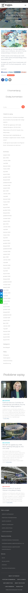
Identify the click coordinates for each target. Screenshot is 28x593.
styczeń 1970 (6, 339)
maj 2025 (5, 196)
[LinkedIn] (1, 296)
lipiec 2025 (5, 191)
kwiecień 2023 (6, 265)
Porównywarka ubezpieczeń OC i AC (13, 543)
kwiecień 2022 (6, 298)
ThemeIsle (20, 589)
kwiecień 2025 (6, 199)
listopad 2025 (6, 179)
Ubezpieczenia (16, 1)
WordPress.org (7, 363)
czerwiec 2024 (6, 226)
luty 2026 (5, 171)
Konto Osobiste (6, 521)
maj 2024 (5, 229)
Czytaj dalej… (6, 418)
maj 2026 (5, 163)
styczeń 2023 (6, 273)
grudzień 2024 (6, 210)
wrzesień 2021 (6, 317)
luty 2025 (5, 204)
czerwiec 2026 (6, 160)
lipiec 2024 (6, 224)
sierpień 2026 (6, 155)
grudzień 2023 (6, 243)
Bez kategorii (11, 75)
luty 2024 (5, 237)
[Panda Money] (7, 5)
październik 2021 (7, 315)
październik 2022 (7, 281)
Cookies (4, 564)
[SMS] (1, 302)
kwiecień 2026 (6, 166)
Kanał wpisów (6, 357)
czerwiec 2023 (6, 259)
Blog (21, 1)
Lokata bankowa (7, 531)
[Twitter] (1, 293)
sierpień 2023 (6, 254)
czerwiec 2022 (6, 293)
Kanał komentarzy (7, 360)
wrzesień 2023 (6, 251)
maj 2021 (5, 328)
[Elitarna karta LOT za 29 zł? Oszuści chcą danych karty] (14, 475)
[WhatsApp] (1, 299)
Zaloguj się (6, 355)
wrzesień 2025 (6, 185)
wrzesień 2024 (6, 218)
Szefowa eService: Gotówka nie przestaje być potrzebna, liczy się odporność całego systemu (13, 120)
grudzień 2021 (6, 309)
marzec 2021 (6, 334)
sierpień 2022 (6, 287)
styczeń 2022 (6, 306)
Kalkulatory (6, 561)
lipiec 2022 (6, 290)
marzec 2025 (6, 201)
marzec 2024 (6, 235)
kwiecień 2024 (6, 232)
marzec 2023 (6, 268)
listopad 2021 (6, 312)
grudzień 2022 (6, 276)
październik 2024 (7, 215)
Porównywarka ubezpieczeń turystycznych (11, 548)
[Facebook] (1, 290)
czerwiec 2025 (6, 193)
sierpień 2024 (6, 221)
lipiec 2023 (6, 257)
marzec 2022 (6, 301)
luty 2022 (5, 303)
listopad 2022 (6, 279)
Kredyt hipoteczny (7, 524)
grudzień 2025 (6, 177)
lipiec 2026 (6, 157)
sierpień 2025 (6, 188)
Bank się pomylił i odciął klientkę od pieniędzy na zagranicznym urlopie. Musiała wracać (14, 138)
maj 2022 (5, 295)
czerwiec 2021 (6, 326)
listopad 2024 (6, 213)
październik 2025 (7, 182)
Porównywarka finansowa (10, 540)
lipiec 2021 (5, 323)
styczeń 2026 (6, 174)
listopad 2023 (6, 246)
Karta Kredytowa (7, 528)
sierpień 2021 (6, 320)
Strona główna (9, 1)
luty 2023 (5, 270)
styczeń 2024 (6, 240)
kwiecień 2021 (6, 331)
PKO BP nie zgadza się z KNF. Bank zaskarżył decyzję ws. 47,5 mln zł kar (13, 446)
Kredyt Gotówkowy (8, 514)
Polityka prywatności (8, 568)
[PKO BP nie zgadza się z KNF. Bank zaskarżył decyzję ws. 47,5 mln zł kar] (14, 431)
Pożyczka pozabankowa (9, 517)
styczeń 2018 (6, 337)
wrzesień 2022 (6, 284)
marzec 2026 (6, 168)
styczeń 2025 (6, 207)
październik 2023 (7, 248)
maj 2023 (5, 262)
